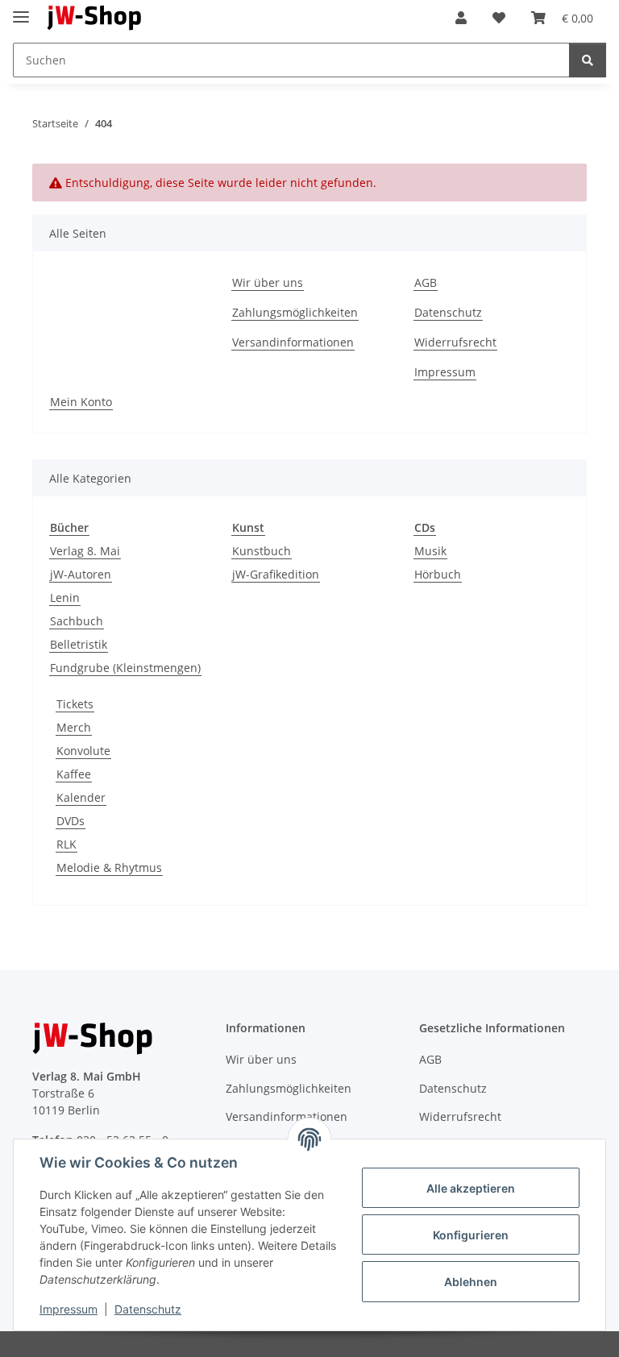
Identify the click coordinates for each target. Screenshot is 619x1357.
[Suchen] (587, 60)
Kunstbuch (261, 550)
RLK (66, 844)
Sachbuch (76, 621)
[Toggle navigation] (21, 10)
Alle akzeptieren (470, 1188)
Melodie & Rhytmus (109, 867)
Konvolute (83, 750)
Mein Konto (81, 401)
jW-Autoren (80, 574)
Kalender (81, 797)
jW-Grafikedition (275, 574)
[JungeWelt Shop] (94, 18)
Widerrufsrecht (455, 342)
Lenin (65, 597)
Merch (73, 727)
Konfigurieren (471, 1235)
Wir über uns (267, 282)
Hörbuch (437, 574)
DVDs (70, 820)
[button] (461, 18)
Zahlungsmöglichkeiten (295, 312)
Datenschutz (147, 1309)
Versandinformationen (293, 342)
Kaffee (73, 774)
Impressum (68, 1309)
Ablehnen (470, 1282)
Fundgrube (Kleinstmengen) (125, 667)
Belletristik (78, 644)
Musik (430, 550)
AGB (425, 282)
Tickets (74, 704)
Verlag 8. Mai (85, 550)
